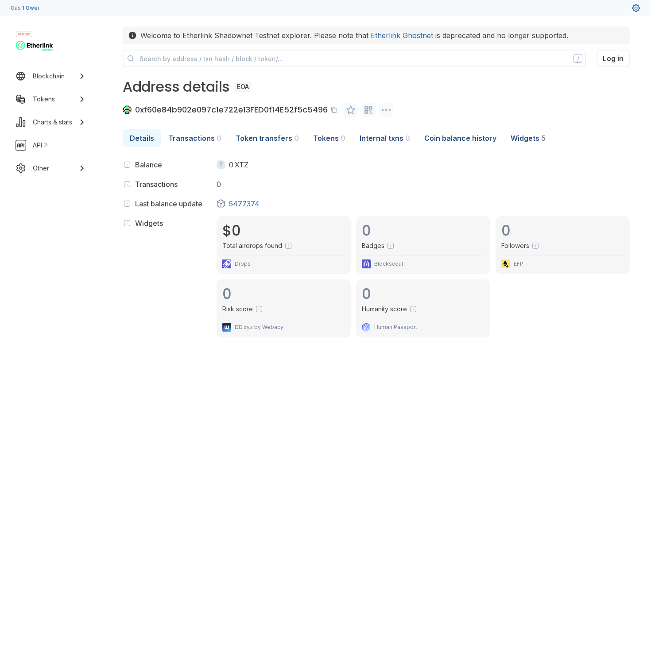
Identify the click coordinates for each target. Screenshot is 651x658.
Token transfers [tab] (267, 138)
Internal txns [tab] (385, 138)
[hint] (127, 164)
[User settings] (636, 8)
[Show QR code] (368, 110)
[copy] (335, 109)
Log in (613, 58)
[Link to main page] (35, 46)
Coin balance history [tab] (460, 138)
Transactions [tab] (194, 138)
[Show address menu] (386, 110)
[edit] (351, 110)
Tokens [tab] (329, 138)
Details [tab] (142, 138)
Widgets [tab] (528, 138)
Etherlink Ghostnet (402, 35)
